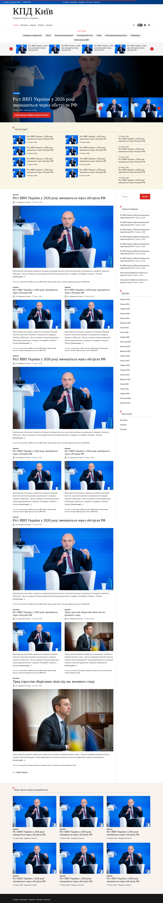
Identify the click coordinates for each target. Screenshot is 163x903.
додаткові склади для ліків (94, 670)
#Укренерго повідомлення (32, 35)
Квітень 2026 (124, 318)
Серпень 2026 (125, 299)
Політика (89, 2)
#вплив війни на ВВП (82, 40)
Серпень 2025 (125, 356)
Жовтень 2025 (125, 346)
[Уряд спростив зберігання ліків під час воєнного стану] (89, 636)
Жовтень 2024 (125, 403)
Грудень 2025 (125, 337)
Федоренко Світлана (30, 110)
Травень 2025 (125, 370)
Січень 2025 (124, 389)
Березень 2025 (125, 379)
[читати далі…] (19, 277)
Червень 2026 (125, 309)
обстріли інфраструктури (70, 282)
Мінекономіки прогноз (55, 282)
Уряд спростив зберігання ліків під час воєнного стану (54, 681)
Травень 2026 (125, 313)
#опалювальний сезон (85, 35)
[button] (11, 49)
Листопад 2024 (125, 398)
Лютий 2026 (124, 328)
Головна (66, 2)
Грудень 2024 (125, 393)
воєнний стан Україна (78, 670)
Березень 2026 (125, 323)
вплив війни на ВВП (26, 282)
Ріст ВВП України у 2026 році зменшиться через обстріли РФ (37, 48)
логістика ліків (107, 670)
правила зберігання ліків (72, 673)
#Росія (48, 35)
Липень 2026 (124, 304)
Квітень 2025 (124, 375)
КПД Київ (33, 11)
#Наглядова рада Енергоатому (116, 35)
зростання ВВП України (40, 282)
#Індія (99, 35)
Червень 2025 (125, 365)
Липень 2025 (124, 361)
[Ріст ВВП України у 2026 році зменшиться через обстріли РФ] (63, 237)
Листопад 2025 (125, 342)
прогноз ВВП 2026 (84, 282)
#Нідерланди (135, 35)
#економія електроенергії (64, 35)
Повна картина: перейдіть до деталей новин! (31, 115)
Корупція (82, 2)
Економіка (73, 2)
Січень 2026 (124, 332)
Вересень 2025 (125, 351)
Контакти (97, 2)
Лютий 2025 (124, 384)
